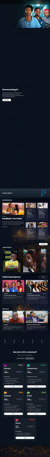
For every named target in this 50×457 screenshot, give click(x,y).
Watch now (7, 99)
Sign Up (13, 386)
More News (43, 244)
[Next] (46, 260)
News (43, 277)
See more (17, 99)
